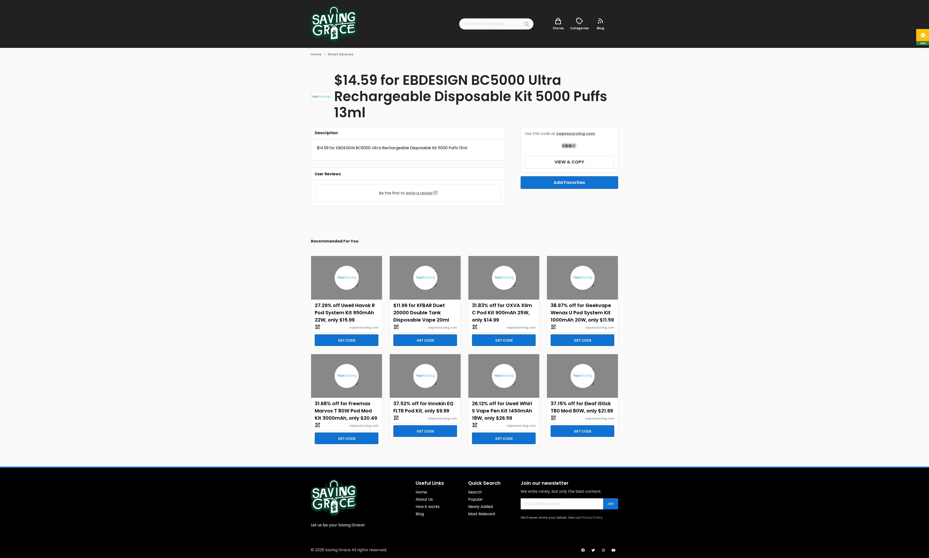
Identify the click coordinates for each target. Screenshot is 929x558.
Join (610, 503)
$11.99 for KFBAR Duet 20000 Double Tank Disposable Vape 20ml (421, 312)
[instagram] (603, 550)
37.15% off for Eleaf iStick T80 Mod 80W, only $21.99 (582, 407)
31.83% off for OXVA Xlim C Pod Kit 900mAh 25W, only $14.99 (502, 312)
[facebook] (583, 550)
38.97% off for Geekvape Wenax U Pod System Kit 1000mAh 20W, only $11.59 (582, 312)
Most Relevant (481, 514)
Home (316, 54)
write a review (419, 193)
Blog (420, 514)
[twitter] (593, 550)
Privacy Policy (592, 517)
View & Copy (569, 162)
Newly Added (480, 506)
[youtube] (613, 550)
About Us (424, 499)
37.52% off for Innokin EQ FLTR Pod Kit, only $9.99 (423, 407)
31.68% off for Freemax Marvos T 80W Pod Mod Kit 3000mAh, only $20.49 (346, 410)
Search (475, 492)
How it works (428, 506)
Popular (475, 499)
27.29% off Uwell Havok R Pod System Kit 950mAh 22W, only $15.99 (345, 312)
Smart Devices (341, 54)
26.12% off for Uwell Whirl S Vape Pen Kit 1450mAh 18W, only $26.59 (502, 410)
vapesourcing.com (575, 133)
